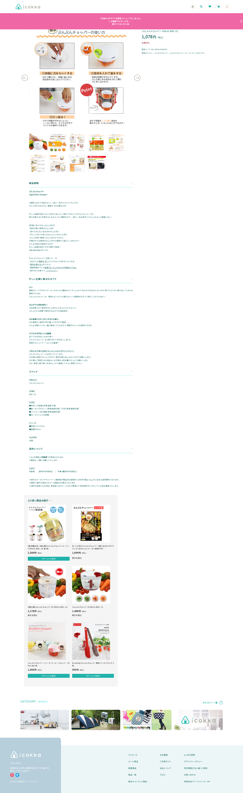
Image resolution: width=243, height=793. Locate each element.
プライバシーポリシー (193, 761)
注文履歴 (164, 754)
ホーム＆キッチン (198, 53)
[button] (25, 78)
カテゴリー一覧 (210, 702)
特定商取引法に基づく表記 (195, 768)
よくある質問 (189, 754)
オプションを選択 (49, 558)
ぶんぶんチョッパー (162, 53)
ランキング (132, 754)
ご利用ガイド (165, 761)
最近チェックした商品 (137, 781)
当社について (165, 768)
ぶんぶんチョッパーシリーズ (180, 53)
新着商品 (132, 768)
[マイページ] (192, 6)
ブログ (162, 774)
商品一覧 (132, 774)
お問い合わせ (190, 774)
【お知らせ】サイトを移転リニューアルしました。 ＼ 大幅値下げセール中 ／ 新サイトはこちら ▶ (119, 21)
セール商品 (133, 761)
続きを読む (77, 558)
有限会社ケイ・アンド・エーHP (197, 781)
